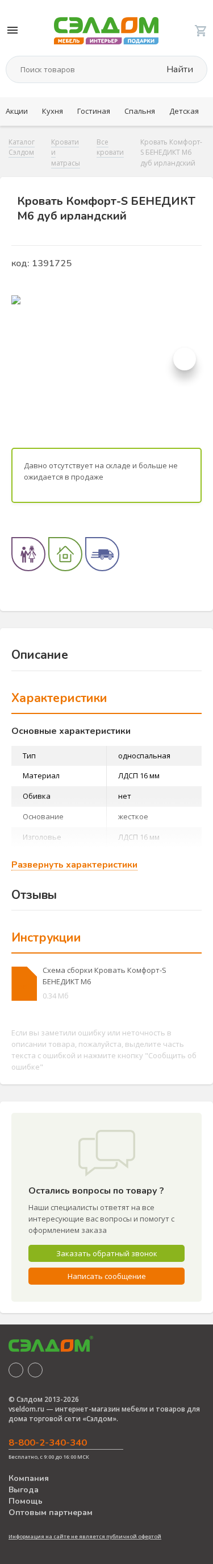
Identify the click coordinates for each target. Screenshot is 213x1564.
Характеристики (59, 698)
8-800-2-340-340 (48, 1442)
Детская (184, 111)
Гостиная (93, 111)
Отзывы (34, 895)
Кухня (52, 111)
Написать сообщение (107, 1276)
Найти (178, 69)
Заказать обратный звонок (106, 1253)
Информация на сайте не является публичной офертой (85, 1536)
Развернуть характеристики (74, 865)
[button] (184, 359)
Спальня (139, 111)
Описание (39, 655)
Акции (17, 111)
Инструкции (46, 938)
